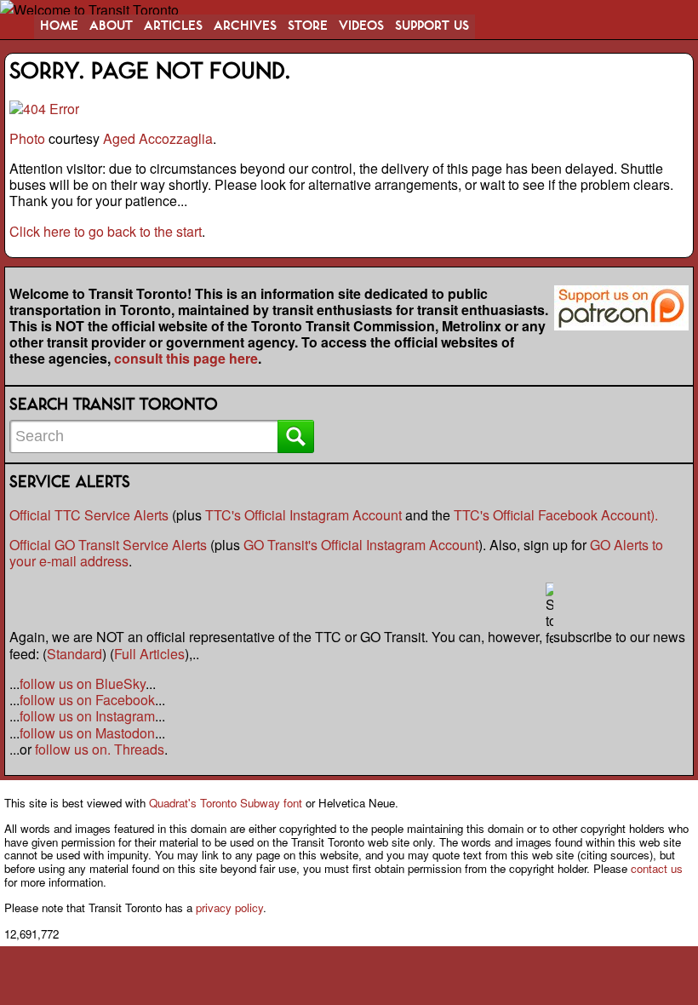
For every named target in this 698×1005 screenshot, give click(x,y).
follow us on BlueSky (83, 683)
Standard (74, 653)
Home (59, 26)
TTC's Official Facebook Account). (556, 515)
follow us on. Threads (99, 749)
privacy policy (229, 907)
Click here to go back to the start (105, 231)
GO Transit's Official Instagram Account (360, 544)
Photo (27, 138)
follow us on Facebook (87, 699)
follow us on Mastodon (87, 733)
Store (308, 26)
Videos (361, 26)
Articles (173, 26)
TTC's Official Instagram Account (303, 515)
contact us (657, 868)
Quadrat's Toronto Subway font (225, 803)
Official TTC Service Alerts (89, 515)
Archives (245, 26)
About (111, 26)
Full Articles (149, 653)
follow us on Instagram (87, 716)
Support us (432, 26)
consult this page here (186, 358)
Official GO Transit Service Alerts (108, 544)
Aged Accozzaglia (158, 138)
